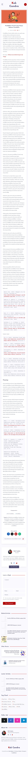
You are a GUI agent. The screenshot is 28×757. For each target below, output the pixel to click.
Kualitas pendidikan (14, 519)
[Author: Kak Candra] (10, 551)
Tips (14, 701)
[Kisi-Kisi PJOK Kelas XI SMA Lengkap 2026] (3, 679)
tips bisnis (5, 699)
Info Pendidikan (11, 513)
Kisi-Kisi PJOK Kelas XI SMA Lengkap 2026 (16, 618)
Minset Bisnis (12, 699)
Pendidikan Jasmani (7, 704)
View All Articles (14, 566)
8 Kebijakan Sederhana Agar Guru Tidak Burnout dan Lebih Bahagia (16, 639)
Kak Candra (17, 551)
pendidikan (5, 709)
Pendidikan (18, 513)
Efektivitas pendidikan (13, 517)
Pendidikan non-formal (12, 522)
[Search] (25, 4)
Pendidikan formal (14, 520)
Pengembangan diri (15, 524)
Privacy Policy (18, 751)
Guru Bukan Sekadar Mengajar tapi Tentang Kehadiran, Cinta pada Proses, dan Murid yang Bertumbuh (17, 632)
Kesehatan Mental (7, 701)
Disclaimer (11, 751)
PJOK (19, 706)
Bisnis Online (12, 706)
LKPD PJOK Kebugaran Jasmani (14, 625)
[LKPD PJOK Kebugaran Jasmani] (3, 684)
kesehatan (5, 706)
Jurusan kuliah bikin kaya (18, 704)
